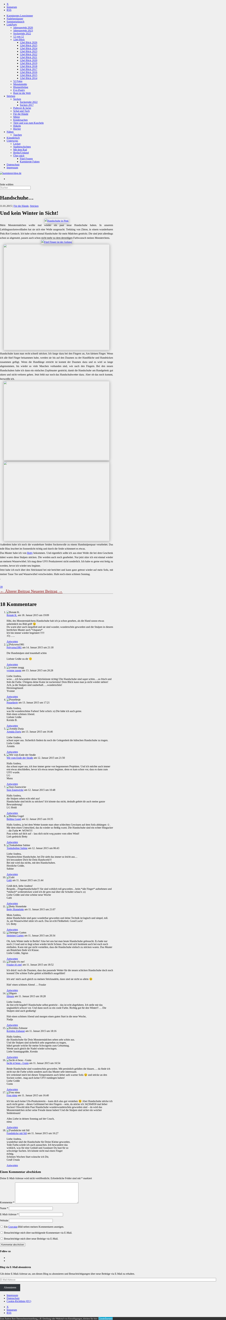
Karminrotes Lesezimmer (20, 15)
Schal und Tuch (21, 111)
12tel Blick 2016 (28, 72)
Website (4, 1220)
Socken (17, 99)
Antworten (12, 641)
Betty (30, 553)
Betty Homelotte (15, 909)
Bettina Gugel (14, 819)
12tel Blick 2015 (28, 75)
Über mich (18, 155)
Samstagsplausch (15, 21)
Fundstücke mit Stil (17, 1133)
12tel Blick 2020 (28, 60)
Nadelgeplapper (15, 18)
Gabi (9, 880)
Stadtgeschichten (22, 146)
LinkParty (12, 24)
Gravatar (12, 1226)
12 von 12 (18, 36)
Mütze (16, 117)
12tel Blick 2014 (28, 78)
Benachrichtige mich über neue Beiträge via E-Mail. (31, 1238)
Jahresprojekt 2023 (23, 30)
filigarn (10, 996)
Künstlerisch (13, 137)
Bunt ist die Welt (22, 93)
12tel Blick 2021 (28, 57)
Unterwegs (12, 140)
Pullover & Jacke (22, 108)
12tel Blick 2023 (28, 51)
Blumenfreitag (20, 87)
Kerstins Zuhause (16, 1031)
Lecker (17, 143)
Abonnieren (10, 1287)
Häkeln (17, 125)
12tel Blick (19, 39)
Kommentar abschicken (12, 1244)
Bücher (17, 128)
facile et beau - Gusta (18, 1063)
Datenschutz (13, 164)
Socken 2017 (27, 105)
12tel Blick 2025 (28, 45)
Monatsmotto (20, 84)
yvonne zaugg (14, 670)
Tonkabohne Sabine (17, 848)
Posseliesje (12, 702)
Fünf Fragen (26, 158)
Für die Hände (20, 114)
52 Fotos (17, 81)
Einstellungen (105, 1318)
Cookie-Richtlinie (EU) (19, 1301)
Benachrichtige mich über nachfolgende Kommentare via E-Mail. (38, 1232)
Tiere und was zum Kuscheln (28, 122)
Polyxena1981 (14, 647)
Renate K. (12, 615)
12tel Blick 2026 (28, 42)
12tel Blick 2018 (28, 66)
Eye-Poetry (19, 90)
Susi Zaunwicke (15, 789)
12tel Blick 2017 (28, 69)
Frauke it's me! (14, 964)
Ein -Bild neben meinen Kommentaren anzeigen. (34, 1226)
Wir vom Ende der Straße (20, 757)
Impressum (12, 167)
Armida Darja (14, 731)
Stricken (11, 96)
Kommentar (7, 1202)
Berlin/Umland (21, 152)
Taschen (17, 134)
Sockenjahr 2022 (22, 33)
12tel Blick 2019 (28, 63)
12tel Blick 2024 (28, 48)
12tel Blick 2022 (28, 54)
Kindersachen (20, 119)
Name (4, 1208)
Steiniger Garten (15, 935)
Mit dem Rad (20, 149)
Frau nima (12, 1095)
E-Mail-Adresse (9, 1214)
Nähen (10, 131)
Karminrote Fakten (30, 161)
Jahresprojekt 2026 (23, 27)
